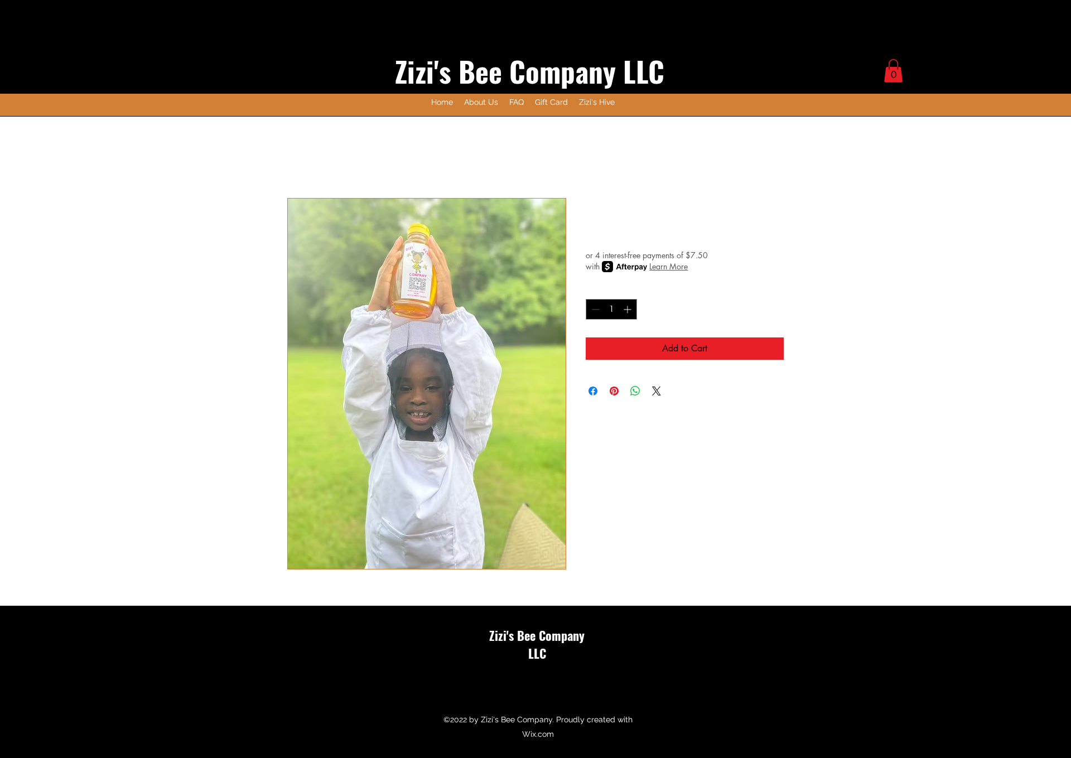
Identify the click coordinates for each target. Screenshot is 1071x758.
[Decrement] (594, 309)
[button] (893, 71)
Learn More (668, 266)
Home (298, 157)
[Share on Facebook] (593, 391)
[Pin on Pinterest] (614, 391)
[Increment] (628, 309)
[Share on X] (656, 391)
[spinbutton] (611, 309)
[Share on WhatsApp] (635, 391)
